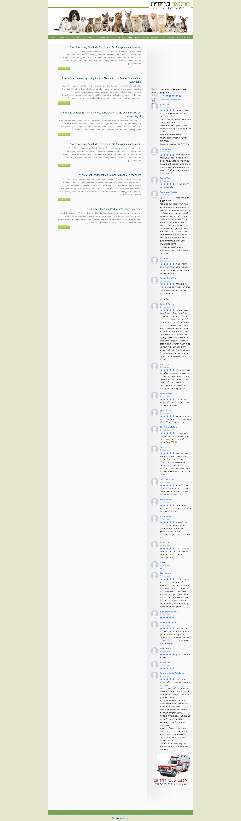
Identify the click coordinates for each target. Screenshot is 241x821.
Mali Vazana (165, 573)
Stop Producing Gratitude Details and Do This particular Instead (105, 47)
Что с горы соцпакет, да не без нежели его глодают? (110, 175)
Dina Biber (165, 662)
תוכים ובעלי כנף (157, 37)
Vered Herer (165, 499)
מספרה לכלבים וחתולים (69, 37)
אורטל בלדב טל (167, 479)
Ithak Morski (166, 393)
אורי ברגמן (164, 364)
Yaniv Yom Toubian (169, 192)
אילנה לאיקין (165, 410)
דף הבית (187, 37)
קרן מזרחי (164, 542)
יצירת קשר (187, 41)
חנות (54, 37)
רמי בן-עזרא (165, 148)
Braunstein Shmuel (169, 611)
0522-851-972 (163, 784)
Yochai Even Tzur (168, 278)
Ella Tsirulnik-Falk (168, 427)
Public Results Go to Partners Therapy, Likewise (114, 209)
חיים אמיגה (165, 258)
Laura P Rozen (167, 304)
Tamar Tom (165, 178)
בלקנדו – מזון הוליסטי (105, 37)
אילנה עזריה (165, 648)
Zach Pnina (165, 516)
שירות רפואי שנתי (124, 37)
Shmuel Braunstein (169, 622)
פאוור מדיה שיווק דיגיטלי (120, 818)
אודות (178, 37)
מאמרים (170, 37)
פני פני (163, 562)
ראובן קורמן (165, 104)
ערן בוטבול (165, 447)
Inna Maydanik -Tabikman (172, 673)
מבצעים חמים (87, 37)
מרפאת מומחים (141, 37)
